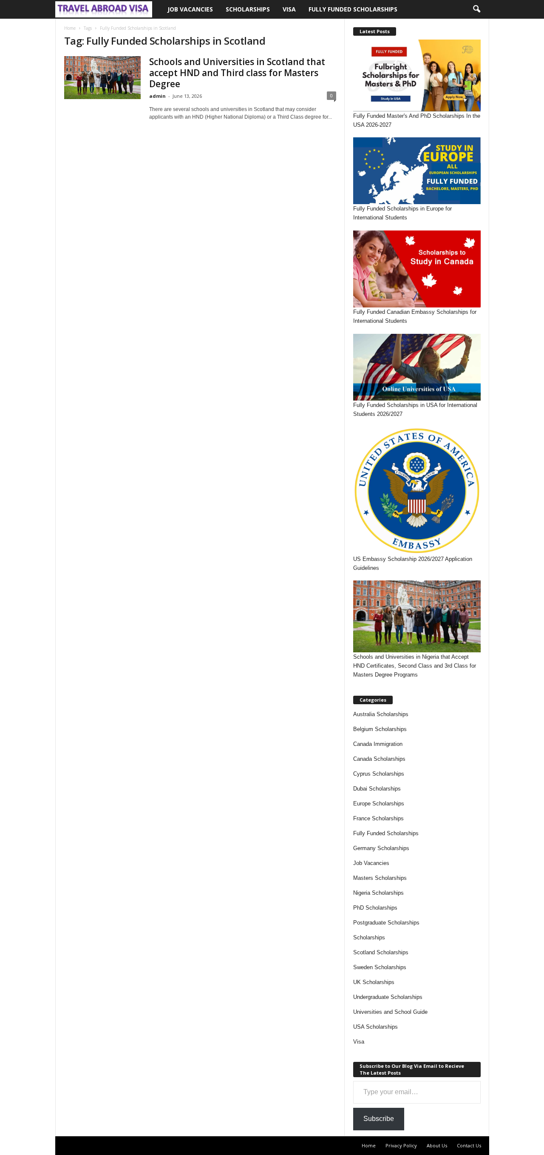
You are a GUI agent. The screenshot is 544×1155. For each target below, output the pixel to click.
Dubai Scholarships (377, 788)
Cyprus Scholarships (378, 774)
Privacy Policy (401, 1145)
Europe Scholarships (378, 803)
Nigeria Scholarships (378, 893)
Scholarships (248, 9)
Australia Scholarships (380, 714)
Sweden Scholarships (379, 967)
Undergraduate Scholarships (387, 997)
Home (70, 28)
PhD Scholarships (375, 908)
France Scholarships (378, 818)
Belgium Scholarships (380, 729)
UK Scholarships (373, 982)
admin (157, 96)
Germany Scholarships (381, 848)
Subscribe (378, 1118)
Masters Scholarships (380, 878)
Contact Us (469, 1145)
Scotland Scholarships (380, 952)
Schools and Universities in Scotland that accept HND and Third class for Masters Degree (237, 73)
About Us (437, 1145)
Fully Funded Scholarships (353, 9)
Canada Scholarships (379, 759)
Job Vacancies (190, 9)
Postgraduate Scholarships (386, 922)
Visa (289, 9)
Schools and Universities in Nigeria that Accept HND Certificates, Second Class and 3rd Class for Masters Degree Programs (414, 666)
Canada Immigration (377, 744)
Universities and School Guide (390, 1012)
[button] (476, 9)
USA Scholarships (375, 1027)
